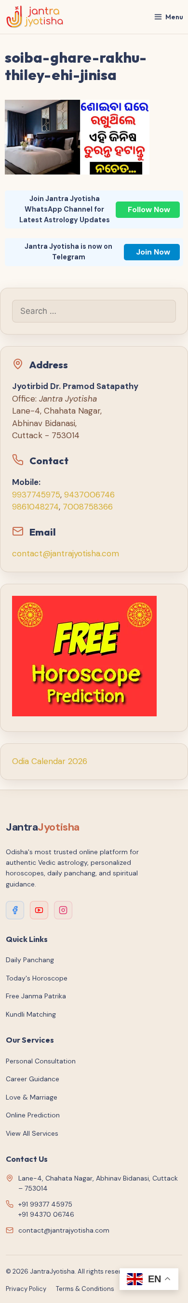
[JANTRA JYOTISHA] (35, 17)
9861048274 (35, 506)
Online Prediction (33, 1115)
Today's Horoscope (36, 978)
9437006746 (89, 494)
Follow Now (149, 209)
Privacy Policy (26, 1289)
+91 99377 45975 (45, 1204)
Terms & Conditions (85, 1289)
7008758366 (88, 506)
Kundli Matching (31, 1014)
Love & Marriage (31, 1097)
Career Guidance (32, 1079)
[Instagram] (63, 910)
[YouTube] (39, 910)
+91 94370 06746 (46, 1214)
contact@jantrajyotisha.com (65, 553)
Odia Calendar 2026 (49, 761)
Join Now (153, 252)
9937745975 (36, 494)
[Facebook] (15, 910)
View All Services (32, 1133)
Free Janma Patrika (36, 996)
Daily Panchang (30, 959)
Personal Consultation (41, 1061)
